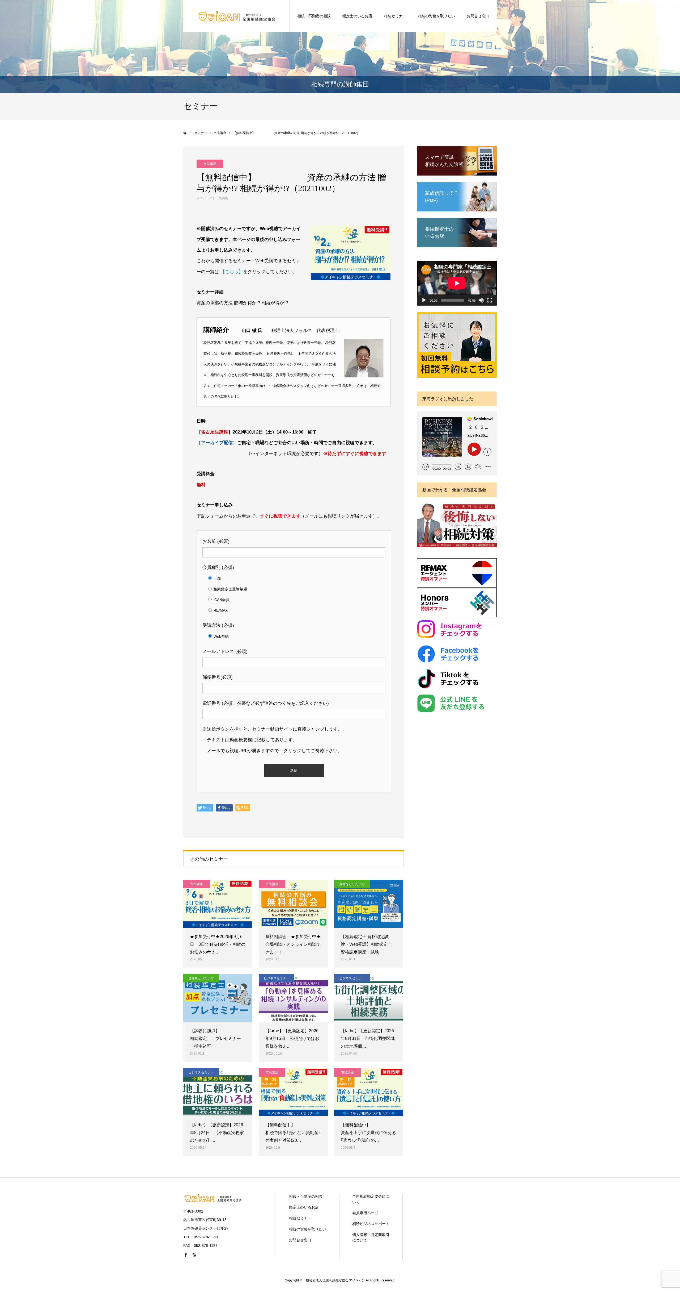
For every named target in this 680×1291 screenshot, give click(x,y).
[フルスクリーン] (489, 300)
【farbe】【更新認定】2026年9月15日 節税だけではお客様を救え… (292, 1038)
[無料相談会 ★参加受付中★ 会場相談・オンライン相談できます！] (293, 904)
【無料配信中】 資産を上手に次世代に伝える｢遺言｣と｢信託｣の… (368, 1133)
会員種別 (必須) (218, 567)
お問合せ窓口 (478, 16)
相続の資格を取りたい (436, 16)
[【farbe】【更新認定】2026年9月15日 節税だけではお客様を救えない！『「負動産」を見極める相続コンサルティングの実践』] (293, 998)
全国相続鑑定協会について (370, 1199)
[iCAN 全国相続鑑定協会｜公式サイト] (236, 16)
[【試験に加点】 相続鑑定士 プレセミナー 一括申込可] (217, 998)
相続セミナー (395, 16)
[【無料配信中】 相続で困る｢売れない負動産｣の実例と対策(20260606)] (293, 1092)
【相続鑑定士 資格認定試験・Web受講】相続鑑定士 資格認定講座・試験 (366, 944)
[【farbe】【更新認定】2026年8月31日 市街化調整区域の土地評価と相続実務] (368, 998)
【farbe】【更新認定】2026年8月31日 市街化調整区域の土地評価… (368, 1038)
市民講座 (221, 198)
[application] (457, 283)
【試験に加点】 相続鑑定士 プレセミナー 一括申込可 (217, 1038)
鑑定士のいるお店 (357, 16)
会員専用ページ (365, 1213)
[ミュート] (481, 300)
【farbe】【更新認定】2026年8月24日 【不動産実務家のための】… (217, 1133)
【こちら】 (231, 271)
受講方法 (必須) (218, 625)
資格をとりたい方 (352, 884)
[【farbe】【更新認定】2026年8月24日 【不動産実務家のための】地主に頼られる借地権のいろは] (217, 1092)
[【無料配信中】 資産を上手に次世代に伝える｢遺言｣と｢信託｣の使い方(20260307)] (368, 1092)
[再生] (424, 300)
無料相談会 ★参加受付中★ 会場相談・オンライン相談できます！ (293, 944)
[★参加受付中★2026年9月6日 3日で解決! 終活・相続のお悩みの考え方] (217, 904)
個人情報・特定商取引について (370, 1237)
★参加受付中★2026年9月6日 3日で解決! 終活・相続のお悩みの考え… (217, 944)
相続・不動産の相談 (314, 16)
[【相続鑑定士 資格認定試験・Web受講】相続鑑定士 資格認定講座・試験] (368, 904)
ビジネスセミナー (276, 978)
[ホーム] (185, 133)
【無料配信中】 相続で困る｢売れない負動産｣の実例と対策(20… (293, 1133)
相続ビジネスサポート (370, 1224)
